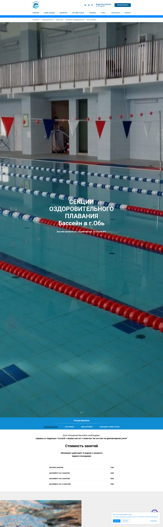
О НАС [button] (103, 13)
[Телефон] (92, 5)
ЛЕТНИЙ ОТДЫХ (78, 13)
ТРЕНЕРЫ (92, 13)
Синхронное (59, 20)
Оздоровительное (47, 20)
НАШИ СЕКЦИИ (49, 13)
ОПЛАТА (128, 13)
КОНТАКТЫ (116, 13)
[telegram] (89, 5)
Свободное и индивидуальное (75, 20)
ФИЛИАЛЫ (63, 13)
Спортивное (36, 20)
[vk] (85, 5)
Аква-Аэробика (91, 20)
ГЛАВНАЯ (35, 13)
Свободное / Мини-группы (109, 427)
